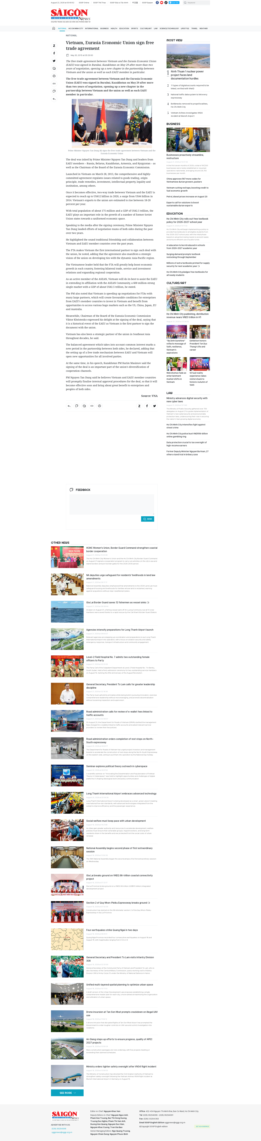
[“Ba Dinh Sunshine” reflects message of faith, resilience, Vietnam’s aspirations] (177, 332)
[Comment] (54, 91)
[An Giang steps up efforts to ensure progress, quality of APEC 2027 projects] (67, 1048)
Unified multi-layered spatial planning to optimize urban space (119, 984)
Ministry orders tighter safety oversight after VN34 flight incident (121, 1066)
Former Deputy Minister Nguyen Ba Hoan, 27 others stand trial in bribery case (188, 453)
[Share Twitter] (54, 61)
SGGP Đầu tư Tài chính (119, 2)
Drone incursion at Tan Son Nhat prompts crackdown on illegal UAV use (122, 1013)
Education (124, 28)
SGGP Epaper (147, 2)
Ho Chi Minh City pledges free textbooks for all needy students (187, 273)
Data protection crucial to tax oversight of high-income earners (187, 444)
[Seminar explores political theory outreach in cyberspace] (67, 775)
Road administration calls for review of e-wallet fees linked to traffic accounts (119, 713)
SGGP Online (84, 2)
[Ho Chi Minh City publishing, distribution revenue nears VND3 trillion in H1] (188, 299)
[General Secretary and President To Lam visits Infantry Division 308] (67, 966)
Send (149, 519)
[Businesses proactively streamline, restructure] (188, 140)
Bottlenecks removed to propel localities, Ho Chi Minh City (189, 105)
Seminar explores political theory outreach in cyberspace (116, 766)
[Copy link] (54, 84)
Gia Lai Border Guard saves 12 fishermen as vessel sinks (116, 602)
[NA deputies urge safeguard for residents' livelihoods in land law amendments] (67, 584)
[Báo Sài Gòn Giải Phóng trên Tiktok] (166, 2)
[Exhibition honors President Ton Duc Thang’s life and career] (200, 332)
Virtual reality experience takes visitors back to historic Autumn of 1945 (199, 379)
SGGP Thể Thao (99, 2)
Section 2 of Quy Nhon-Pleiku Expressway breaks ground (117, 902)
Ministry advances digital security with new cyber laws (187, 400)
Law (156, 28)
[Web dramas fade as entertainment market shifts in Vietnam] (177, 364)
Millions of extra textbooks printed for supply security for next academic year (188, 264)
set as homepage (202, 1126)
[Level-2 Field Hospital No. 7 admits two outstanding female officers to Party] (67, 666)
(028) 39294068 (59, 1128)
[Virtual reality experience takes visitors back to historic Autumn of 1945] (200, 364)
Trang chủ (53, 28)
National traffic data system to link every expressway (189, 96)
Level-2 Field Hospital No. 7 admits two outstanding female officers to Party (118, 659)
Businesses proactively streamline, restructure (185, 156)
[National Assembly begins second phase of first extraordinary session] (67, 857)
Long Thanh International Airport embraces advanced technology (121, 793)
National (62, 28)
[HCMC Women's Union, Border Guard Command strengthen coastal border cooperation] (67, 557)
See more (66, 1092)
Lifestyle (185, 28)
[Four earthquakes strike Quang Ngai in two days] (67, 939)
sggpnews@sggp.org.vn (62, 1132)
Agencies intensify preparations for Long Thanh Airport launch (119, 629)
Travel (194, 28)
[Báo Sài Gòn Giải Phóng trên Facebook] (157, 2)
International (91, 28)
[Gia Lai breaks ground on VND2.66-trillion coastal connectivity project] (67, 885)
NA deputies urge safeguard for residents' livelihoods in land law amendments (120, 577)
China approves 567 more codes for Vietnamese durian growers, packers (184, 180)
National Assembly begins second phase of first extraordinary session (119, 850)
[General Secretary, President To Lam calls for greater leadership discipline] (67, 693)
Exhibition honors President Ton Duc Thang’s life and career (198, 345)
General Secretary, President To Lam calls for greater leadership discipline (120, 686)
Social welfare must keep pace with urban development (116, 820)
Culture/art (146, 28)
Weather (204, 28)
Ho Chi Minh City (76, 28)
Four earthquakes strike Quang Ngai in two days (112, 930)
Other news (60, 542)
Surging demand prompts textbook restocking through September (183, 255)
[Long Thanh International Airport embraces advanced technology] (67, 803)
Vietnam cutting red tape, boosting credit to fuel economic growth (188, 189)
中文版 (135, 2)
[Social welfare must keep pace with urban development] (67, 830)
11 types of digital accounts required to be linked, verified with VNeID (190, 87)
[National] (54, 99)
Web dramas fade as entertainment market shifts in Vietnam (176, 377)
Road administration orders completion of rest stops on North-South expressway (119, 740)
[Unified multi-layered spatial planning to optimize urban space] (67, 994)
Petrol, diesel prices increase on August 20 (187, 196)
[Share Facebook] (54, 53)
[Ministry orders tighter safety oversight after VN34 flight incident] (67, 1076)
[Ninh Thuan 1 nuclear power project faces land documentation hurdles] (188, 56)
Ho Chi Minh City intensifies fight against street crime (186, 426)
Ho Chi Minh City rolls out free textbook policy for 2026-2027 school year (187, 220)
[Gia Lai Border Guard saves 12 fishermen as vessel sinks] (67, 612)
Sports (134, 28)
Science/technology (169, 28)
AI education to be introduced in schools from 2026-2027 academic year (186, 246)
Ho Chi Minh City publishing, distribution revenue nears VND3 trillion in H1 (188, 316)
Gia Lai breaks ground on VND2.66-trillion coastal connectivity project (119, 877)
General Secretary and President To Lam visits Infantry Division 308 (120, 959)
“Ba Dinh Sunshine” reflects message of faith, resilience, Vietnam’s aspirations (176, 346)
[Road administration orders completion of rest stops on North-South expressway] (67, 748)
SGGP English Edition (70, 15)
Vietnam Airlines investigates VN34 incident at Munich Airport (187, 114)
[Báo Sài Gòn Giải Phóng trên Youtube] (161, 2)
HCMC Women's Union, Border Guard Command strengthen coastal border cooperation (121, 549)
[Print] (54, 76)
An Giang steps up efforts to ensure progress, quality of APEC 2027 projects (119, 1041)
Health (114, 28)
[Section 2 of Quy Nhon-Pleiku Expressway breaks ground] (67, 912)
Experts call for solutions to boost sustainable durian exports (183, 204)
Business (104, 28)
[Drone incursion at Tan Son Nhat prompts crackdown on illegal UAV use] (67, 1021)
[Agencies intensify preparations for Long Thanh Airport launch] (67, 639)
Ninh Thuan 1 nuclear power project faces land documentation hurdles (187, 75)
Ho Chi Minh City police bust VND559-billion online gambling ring (187, 435)
